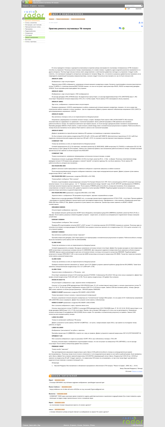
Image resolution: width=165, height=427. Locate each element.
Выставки (28, 39)
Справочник (29, 33)
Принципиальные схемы (33, 27)
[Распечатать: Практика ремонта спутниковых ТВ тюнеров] (142, 22)
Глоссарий (28, 35)
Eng (39, 425)
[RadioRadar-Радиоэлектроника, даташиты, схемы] (23, 1)
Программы (29, 29)
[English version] (30, 1)
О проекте (33, 6)
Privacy (92, 425)
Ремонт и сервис (137, 371)
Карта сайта (33, 425)
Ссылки (79, 425)
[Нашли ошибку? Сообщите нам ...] (139, 22)
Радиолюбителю (30, 31)
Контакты (41, 6)
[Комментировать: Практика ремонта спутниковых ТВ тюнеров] (120, 28)
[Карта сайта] (27, 1)
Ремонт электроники (31, 37)
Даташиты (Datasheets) (32, 20)
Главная (51, 19)
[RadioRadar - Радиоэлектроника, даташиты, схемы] (33, 14)
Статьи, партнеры (30, 41)
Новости (25, 6)
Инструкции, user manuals (33, 25)
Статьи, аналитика (31, 22)
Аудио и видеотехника (78, 19)
